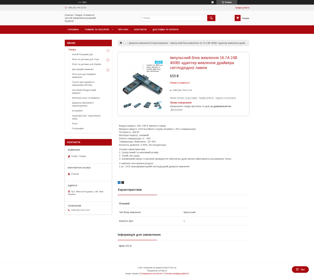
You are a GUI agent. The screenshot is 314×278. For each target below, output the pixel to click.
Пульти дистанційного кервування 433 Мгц (83, 83)
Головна (73, 29)
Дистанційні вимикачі (83, 69)
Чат (303, 269)
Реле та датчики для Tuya (85, 59)
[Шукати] (211, 18)
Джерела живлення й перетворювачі (148, 43)
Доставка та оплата (165, 29)
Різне (74, 123)
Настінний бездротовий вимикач (84, 91)
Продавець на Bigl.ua (157, 270)
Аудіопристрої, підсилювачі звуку (86, 117)
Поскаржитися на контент (151, 273)
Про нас (123, 29)
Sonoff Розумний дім (82, 54)
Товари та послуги (97, 29)
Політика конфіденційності (176, 273)
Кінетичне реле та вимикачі (86, 98)
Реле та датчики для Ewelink (86, 64)
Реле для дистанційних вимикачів (84, 75)
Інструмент (77, 110)
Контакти (140, 29)
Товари (72, 49)
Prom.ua (172, 268)
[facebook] (119, 183)
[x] (122, 183)
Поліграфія (78, 128)
